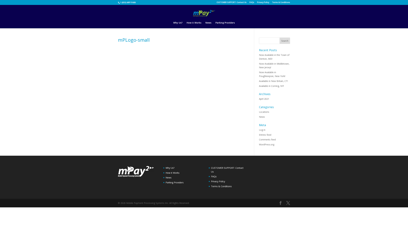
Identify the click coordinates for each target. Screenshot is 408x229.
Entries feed (265, 134)
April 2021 (264, 98)
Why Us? (177, 23)
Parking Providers (225, 23)
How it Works (194, 23)
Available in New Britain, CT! (273, 81)
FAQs (251, 2)
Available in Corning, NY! (271, 85)
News (208, 23)
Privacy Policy (263, 2)
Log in (262, 129)
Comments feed (267, 139)
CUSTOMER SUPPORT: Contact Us (232, 2)
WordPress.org (266, 144)
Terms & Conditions (281, 2)
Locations (264, 111)
